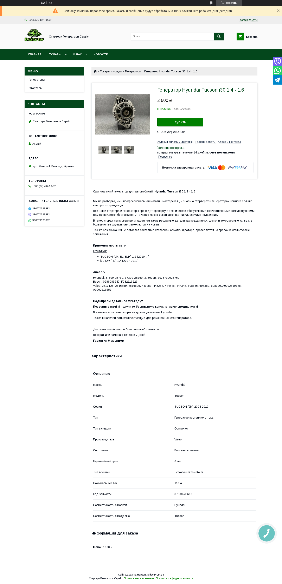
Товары (55, 54)
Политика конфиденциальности (174, 578)
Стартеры (35, 88)
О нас (77, 54)
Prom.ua (159, 574)
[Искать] (219, 36)
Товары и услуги (111, 71)
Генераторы (133, 71)
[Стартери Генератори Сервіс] (34, 43)
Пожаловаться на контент (139, 578)
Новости (101, 54)
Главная (34, 54)
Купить (180, 122)
